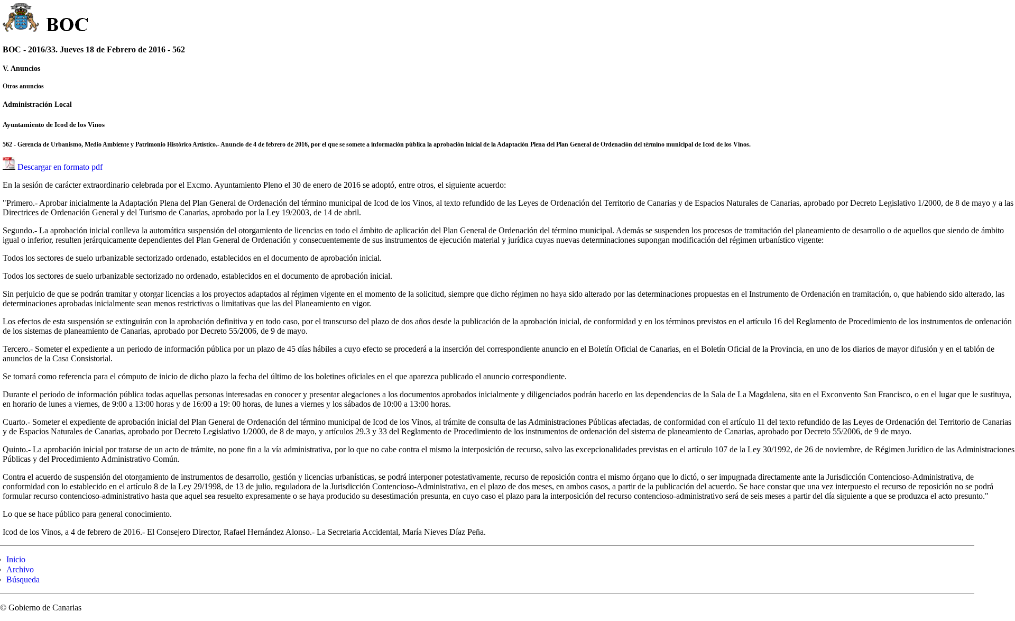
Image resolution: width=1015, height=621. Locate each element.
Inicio (15, 559)
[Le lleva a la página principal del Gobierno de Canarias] (21, 19)
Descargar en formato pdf (60, 166)
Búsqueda (23, 579)
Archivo (20, 569)
